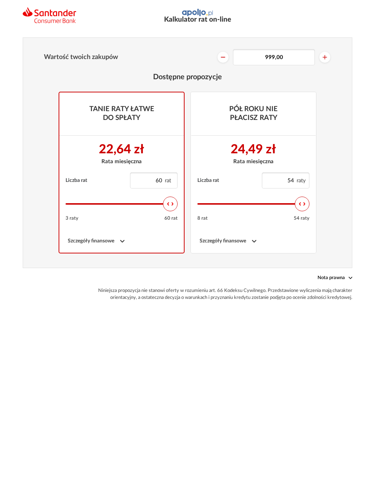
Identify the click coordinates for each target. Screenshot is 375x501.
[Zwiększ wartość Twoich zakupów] (324, 57)
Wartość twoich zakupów (81, 57)
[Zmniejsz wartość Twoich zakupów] (223, 57)
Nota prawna (331, 277)
